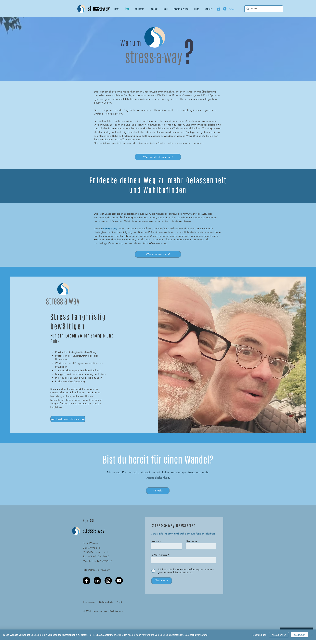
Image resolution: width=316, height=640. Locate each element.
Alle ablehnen (279, 634)
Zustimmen (299, 634)
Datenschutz (106, 601)
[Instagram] (108, 580)
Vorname (156, 541)
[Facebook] (86, 580)
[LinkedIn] (97, 580)
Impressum (89, 601)
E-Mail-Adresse (159, 555)
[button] (218, 8)
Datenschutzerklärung (196, 634)
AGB (119, 601)
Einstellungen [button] (259, 634)
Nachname (191, 541)
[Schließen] (312, 634)
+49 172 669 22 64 (101, 560)
